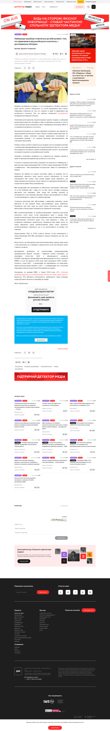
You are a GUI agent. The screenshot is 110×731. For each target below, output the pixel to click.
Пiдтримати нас (88, 610)
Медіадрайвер (18, 622)
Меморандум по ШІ (45, 617)
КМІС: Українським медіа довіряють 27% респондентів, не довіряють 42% (82, 404)
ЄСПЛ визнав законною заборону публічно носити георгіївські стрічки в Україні (82, 209)
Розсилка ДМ (43, 628)
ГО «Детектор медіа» (91, 1)
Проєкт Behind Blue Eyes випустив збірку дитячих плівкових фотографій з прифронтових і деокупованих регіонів (82, 186)
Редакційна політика (45, 613)
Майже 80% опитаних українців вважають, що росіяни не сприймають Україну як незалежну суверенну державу (26, 462)
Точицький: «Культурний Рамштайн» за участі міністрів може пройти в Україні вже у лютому (82, 220)
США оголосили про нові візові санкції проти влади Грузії (82, 175)
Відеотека (17, 628)
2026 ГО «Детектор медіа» (34, 679)
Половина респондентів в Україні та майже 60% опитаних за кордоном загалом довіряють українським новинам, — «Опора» (27, 406)
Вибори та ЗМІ (18, 630)
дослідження (63, 113)
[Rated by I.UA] (62, 711)
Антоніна (80, 1)
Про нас (43, 610)
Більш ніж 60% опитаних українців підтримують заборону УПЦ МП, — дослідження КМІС (24, 480)
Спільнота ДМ (24, 561)
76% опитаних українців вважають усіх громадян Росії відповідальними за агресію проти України (83, 444)
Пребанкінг (17, 620)
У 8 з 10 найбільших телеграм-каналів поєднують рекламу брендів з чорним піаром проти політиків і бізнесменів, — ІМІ (82, 139)
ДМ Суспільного (38, 1)
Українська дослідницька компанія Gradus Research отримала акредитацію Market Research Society (27, 425)
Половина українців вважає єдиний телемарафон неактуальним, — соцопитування (26, 444)
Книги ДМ (42, 619)
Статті (43, 7)
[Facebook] (25, 68)
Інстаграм (17, 653)
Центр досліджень (49, 1)
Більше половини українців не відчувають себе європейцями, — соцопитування (54, 461)
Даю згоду (55, 728)
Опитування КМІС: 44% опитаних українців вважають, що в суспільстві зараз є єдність (80, 462)
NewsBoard (17, 624)
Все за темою (90, 159)
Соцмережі (18, 644)
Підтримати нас (44, 624)
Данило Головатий (28, 49)
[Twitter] (29, 68)
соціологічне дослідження (32, 366)
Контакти (42, 622)
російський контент (47, 366)
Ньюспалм (17, 639)
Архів (41, 630)
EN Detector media (71, 1)
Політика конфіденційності (47, 615)
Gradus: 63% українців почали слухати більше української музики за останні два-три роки (82, 126)
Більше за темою (75, 94)
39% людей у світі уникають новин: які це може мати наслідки (82, 424)
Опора (56, 366)
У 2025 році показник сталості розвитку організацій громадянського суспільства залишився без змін (82, 151)
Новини (37, 7)
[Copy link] (33, 68)
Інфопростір (18, 34)
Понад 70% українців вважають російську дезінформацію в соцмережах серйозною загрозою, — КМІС (54, 444)
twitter (16, 649)
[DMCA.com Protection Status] (48, 711)
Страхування (79, 7)
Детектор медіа (18, 1)
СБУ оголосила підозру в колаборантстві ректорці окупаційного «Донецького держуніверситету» (82, 197)
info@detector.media (32, 677)
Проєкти (17, 610)
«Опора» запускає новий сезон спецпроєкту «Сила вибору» (51, 404)
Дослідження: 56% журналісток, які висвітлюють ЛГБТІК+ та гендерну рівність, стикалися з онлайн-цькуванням (83, 115)
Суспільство (19, 366)
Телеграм (17, 651)
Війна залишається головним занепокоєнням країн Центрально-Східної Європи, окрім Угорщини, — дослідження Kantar (55, 425)
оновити (64, 516)
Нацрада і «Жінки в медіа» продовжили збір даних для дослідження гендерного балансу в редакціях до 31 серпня (82, 103)
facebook (17, 647)
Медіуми (16, 641)
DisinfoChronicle (60, 1)
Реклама (42, 620)
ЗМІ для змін (18, 619)
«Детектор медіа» (62, 348)
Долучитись (41, 340)
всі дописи (91, 228)
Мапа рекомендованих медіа (22, 637)
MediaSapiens (27, 1)
